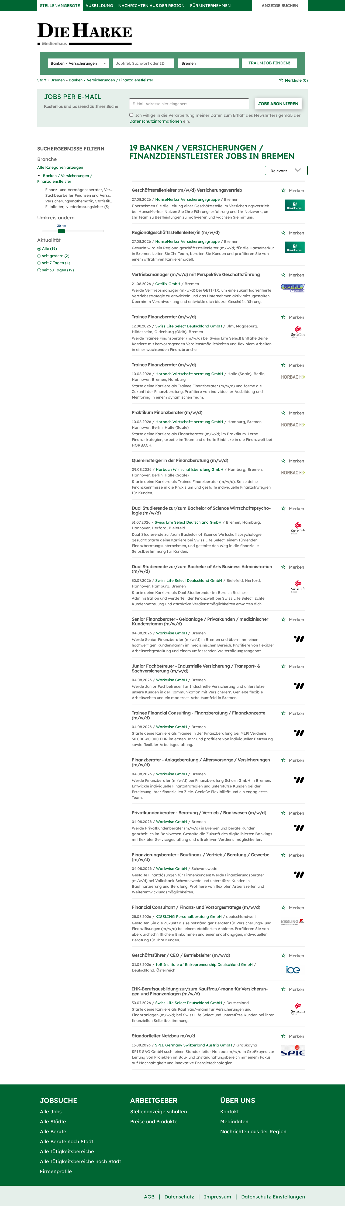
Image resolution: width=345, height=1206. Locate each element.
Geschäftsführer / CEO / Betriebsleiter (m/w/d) (181, 955)
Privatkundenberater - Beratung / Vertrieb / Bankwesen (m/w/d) (199, 812)
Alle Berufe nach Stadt (66, 1141)
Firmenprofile (56, 1171)
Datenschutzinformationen (155, 121)
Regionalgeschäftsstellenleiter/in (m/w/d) (176, 232)
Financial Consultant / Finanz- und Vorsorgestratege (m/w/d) (196, 907)
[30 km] (61, 231)
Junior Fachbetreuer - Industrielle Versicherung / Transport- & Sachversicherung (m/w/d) (196, 668)
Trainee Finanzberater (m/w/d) (164, 316)
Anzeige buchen (280, 5)
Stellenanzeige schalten (158, 1111)
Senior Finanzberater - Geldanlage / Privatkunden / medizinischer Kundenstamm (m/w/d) (200, 621)
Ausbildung (99, 5)
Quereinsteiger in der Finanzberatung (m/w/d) (180, 460)
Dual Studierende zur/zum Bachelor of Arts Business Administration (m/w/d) (202, 569)
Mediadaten (234, 1121)
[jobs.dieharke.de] (90, 34)
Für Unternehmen (210, 5)
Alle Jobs (51, 1111)
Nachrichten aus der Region (151, 5)
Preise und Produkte (154, 1121)
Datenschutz (179, 1197)
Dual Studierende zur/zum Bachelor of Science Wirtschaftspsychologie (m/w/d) (201, 510)
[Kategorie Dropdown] (103, 63)
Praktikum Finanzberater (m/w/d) (167, 412)
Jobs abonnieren (278, 103)
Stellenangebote (60, 5)
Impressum (217, 1197)
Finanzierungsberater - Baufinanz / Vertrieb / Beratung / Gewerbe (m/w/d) (200, 857)
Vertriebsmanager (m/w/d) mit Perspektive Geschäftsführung (196, 274)
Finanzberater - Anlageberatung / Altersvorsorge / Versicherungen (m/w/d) (201, 762)
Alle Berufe (53, 1131)
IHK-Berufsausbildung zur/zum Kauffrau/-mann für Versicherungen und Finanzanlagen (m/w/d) (200, 991)
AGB (149, 1197)
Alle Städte (53, 1121)
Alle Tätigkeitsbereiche (67, 1151)
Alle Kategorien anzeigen (60, 167)
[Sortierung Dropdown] (299, 170)
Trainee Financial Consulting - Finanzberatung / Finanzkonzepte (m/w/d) (198, 715)
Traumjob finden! (269, 62)
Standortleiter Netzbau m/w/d (163, 1035)
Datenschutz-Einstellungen (273, 1197)
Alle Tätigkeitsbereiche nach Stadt (80, 1161)
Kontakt (229, 1111)
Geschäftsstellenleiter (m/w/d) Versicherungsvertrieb (187, 190)
